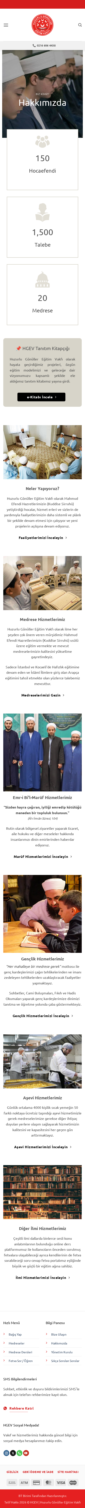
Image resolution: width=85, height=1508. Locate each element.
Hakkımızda (59, 1343)
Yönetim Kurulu (62, 1352)
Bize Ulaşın (58, 1334)
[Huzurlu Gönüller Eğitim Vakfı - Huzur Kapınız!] (42, 25)
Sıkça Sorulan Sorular (65, 1361)
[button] (5, 25)
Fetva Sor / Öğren (21, 1361)
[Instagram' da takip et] (6, 1453)
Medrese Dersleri (20, 1352)
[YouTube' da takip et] (26, 1453)
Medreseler (16, 1343)
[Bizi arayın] (19, 1453)
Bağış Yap (15, 1334)
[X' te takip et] (13, 1453)
